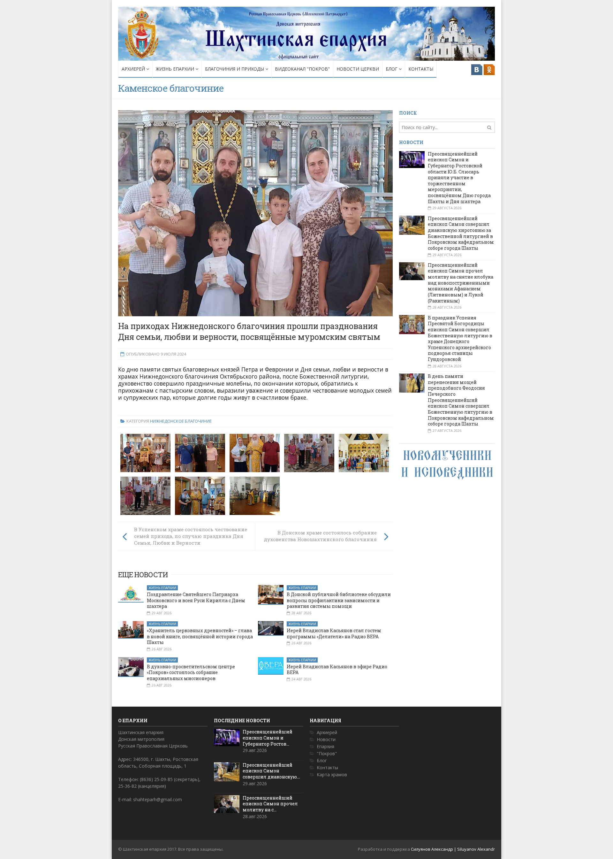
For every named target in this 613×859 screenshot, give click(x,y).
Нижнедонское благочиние (181, 421)
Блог (392, 69)
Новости (326, 739)
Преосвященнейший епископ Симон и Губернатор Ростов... (267, 738)
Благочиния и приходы (235, 69)
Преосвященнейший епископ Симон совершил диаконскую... (271, 771)
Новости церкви (358, 69)
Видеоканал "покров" (302, 69)
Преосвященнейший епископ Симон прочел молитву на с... (270, 804)
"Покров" (327, 753)
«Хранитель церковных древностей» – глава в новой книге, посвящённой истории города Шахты (200, 636)
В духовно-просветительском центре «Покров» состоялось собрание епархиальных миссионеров (191, 672)
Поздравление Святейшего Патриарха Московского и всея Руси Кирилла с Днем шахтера (196, 600)
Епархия (325, 746)
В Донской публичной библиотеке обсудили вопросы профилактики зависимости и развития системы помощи (339, 600)
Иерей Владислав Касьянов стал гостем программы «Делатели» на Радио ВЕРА (334, 633)
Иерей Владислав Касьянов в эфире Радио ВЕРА (337, 669)
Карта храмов (332, 774)
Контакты (420, 69)
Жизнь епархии (175, 69)
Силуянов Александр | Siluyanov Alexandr (453, 849)
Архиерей (134, 69)
